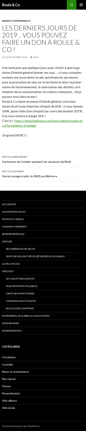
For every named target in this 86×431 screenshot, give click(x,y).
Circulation (9, 357)
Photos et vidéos (12, 219)
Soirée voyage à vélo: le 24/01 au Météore (29, 174)
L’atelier (7, 241)
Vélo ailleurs (9, 400)
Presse (6, 386)
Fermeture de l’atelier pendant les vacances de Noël (36, 159)
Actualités (9, 204)
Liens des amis (10, 323)
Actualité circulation (20, 278)
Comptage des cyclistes (21, 300)
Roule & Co (11, 5)
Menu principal (81, 5)
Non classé (9, 379)
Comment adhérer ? (14, 226)
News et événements (16, 20)
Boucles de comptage (20, 308)
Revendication (11, 393)
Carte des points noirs (20, 293)
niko (36, 57)
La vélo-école (11, 263)
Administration (12, 330)
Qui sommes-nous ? (14, 211)
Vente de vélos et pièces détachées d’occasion (35, 256)
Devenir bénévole (13, 233)
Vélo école (8, 408)
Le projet (7, 364)
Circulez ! (8, 271)
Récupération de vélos (20, 248)
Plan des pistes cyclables (21, 286)
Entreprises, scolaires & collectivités (26, 315)
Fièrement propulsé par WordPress (21, 426)
